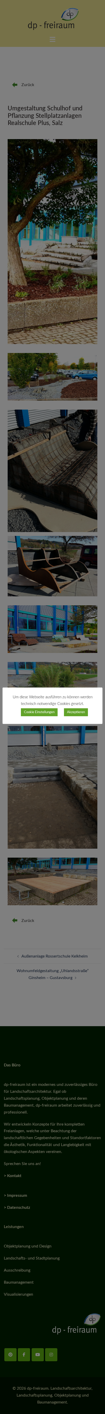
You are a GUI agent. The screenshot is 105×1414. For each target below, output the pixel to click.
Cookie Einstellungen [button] (39, 712)
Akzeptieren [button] (76, 712)
